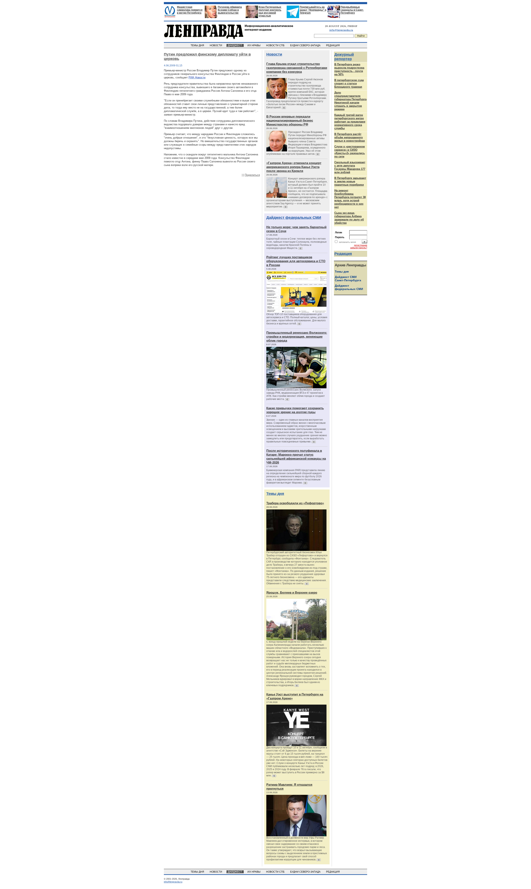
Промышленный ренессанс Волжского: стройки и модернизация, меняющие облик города (296, 336)
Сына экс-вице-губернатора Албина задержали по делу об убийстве (349, 217)
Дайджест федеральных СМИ (293, 218)
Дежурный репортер (344, 56)
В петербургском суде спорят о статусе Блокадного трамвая (349, 83)
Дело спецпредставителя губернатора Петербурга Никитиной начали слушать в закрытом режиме (350, 101)
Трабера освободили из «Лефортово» (295, 503)
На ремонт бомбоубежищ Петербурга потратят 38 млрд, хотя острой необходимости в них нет (350, 199)
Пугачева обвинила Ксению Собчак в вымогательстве (230, 10)
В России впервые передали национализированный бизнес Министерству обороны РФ (289, 120)
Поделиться (252, 175)
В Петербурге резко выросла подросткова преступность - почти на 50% (349, 69)
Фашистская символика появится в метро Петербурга (189, 10)
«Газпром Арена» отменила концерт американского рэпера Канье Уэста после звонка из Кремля (293, 167)
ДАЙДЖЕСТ (235, 45)
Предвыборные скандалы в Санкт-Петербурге (352, 10)
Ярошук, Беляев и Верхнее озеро (291, 592)
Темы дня (275, 494)
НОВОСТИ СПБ (275, 45)
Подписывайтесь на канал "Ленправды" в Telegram (313, 10)
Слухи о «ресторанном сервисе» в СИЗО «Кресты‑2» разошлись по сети (349, 151)
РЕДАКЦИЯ (333, 45)
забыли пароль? (358, 247)
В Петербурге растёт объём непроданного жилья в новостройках (349, 137)
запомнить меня (347, 242)
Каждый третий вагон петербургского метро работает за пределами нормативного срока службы (349, 121)
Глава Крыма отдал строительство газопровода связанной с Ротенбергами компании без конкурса (296, 67)
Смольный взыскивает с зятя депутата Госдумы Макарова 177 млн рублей (349, 167)
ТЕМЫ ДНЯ (197, 45)
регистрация (360, 245)
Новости (274, 54)
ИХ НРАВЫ (254, 45)
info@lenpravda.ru (341, 30)
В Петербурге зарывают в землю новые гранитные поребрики (350, 181)
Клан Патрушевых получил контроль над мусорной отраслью (270, 11)
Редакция (343, 254)
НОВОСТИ (216, 45)
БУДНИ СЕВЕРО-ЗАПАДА (305, 45)
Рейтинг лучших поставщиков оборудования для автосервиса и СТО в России (295, 261)
